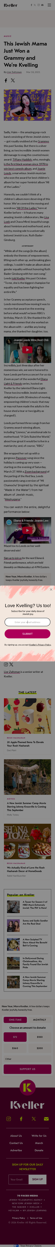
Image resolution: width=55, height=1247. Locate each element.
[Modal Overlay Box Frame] (27, 623)
